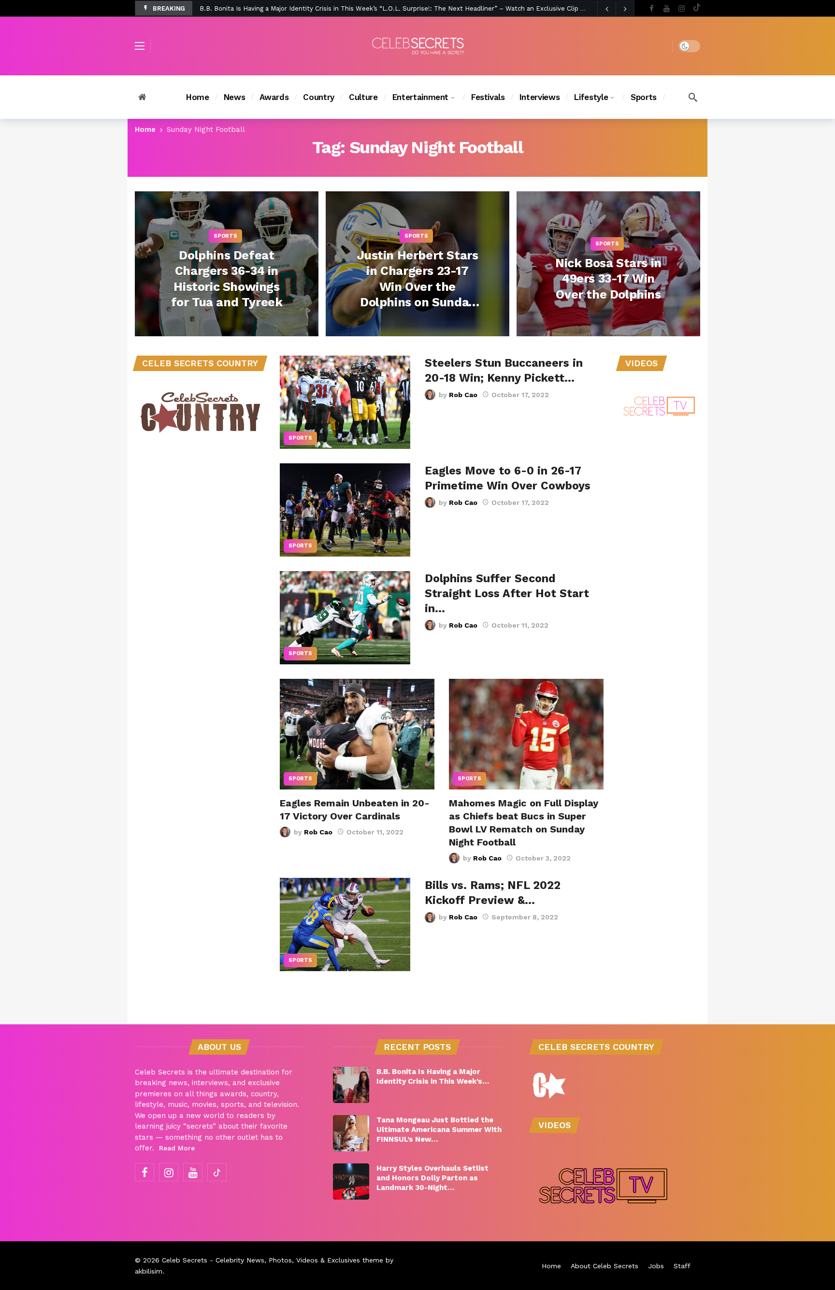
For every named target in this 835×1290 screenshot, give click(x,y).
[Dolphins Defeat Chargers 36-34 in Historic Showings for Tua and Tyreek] (226, 263)
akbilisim (148, 1271)
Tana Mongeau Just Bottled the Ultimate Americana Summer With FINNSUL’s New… (439, 1130)
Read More (177, 1148)
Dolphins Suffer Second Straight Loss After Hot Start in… (507, 593)
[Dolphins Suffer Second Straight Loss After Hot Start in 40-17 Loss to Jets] (345, 617)
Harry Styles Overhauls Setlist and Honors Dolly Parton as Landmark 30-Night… (432, 1178)
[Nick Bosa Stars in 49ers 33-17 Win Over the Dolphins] (608, 263)
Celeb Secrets (184, 1260)
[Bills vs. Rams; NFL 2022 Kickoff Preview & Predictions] (345, 924)
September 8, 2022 (524, 917)
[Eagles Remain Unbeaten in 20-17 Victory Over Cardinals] (357, 734)
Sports (300, 438)
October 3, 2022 (543, 858)
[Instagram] (682, 8)
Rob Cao (463, 395)
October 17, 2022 (520, 395)
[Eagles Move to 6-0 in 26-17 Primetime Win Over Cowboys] (345, 510)
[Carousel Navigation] (615, 8)
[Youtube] (667, 8)
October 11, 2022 (519, 625)
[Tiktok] (697, 8)
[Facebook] (652, 8)
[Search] (693, 97)
